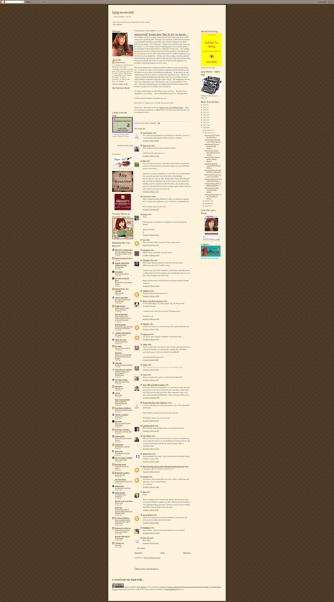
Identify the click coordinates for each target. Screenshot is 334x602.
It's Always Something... (122, 518)
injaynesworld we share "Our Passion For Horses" (212, 190)
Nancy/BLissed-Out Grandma (154, 385)
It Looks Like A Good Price (123, 488)
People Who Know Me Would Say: (155, 402)
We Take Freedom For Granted (123, 365)
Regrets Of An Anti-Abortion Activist (123, 439)
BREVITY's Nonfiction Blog (123, 250)
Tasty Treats (118, 545)
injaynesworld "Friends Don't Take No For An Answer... (212, 152)
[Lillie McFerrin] (122, 191)
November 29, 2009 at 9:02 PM (151, 543)
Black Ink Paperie (120, 464)
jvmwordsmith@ (170, 589)
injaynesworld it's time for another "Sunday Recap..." (212, 159)
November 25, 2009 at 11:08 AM (151, 286)
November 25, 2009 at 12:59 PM (151, 319)
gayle (145, 374)
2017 (205, 107)
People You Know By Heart (123, 258)
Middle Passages (120, 306)
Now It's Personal (120, 475)
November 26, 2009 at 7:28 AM (151, 431)
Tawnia (145, 476)
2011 (205, 122)
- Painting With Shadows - (123, 333)
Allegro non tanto (120, 340)
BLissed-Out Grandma (122, 473)
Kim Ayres (147, 145)
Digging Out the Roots (121, 341)
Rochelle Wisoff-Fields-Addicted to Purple (122, 264)
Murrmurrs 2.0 (119, 388)
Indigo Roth (119, 451)
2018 (205, 105)
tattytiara (146, 250)
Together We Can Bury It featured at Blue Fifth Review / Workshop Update (124, 511)
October (207, 201)
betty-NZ (146, 538)
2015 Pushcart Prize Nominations (120, 495)
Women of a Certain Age (123, 528)
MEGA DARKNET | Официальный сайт (121, 402)
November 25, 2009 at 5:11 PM (151, 380)
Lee (144, 239)
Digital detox (118, 395)
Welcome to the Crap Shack (123, 501)
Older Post (186, 553)
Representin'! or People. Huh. (123, 431)
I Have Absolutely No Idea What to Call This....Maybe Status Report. (122, 521)
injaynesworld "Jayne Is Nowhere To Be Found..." (212, 146)
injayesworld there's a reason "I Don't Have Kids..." (213, 180)
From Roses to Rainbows (123, 408)
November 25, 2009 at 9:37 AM (151, 245)
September (208, 203)
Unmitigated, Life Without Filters (171, 107)
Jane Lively (147, 453)
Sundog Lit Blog (120, 493)
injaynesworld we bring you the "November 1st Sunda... (213, 196)
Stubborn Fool (119, 486)
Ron (144, 492)
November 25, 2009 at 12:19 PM (151, 296)
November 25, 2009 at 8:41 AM (151, 192)
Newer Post (138, 553)
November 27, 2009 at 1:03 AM (151, 449)
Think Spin (118, 363)
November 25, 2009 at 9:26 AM (151, 235)
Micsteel (146, 324)
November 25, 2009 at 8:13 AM (151, 156)
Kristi (145, 214)
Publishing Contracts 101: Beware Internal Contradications (122, 373)
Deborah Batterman (121, 314)
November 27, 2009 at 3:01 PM (151, 510)
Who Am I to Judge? (121, 335)
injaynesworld (123, 12)
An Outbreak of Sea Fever (122, 453)
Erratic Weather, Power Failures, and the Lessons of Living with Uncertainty (123, 318)
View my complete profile (120, 84)
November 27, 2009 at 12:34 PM (151, 487)
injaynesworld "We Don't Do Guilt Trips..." (212, 136)
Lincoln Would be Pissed (122, 274)
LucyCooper (147, 132)
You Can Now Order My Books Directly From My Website (124, 327)
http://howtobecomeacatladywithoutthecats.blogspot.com (163, 466)
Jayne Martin (120, 62)
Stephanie (146, 527)
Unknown (146, 290)
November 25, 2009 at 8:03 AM (151, 141)
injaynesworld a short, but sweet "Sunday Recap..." (213, 141)
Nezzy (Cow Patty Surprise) (153, 301)
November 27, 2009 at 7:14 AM (151, 461)
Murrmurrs (118, 386)
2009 (205, 127)
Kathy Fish (118, 508)
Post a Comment (141, 548)
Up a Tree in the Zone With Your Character (122, 300)
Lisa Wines (147, 436)
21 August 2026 (119, 267)
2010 (205, 125)
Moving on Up (119, 503)
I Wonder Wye (119, 543)
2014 (205, 115)
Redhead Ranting (120, 325)
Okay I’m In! (119, 416)
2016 (205, 110)
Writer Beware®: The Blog (123, 370)
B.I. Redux (118, 346)
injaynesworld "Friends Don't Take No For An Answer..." (161, 34)
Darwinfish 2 (119, 272)
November (208, 133)
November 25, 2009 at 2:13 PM (151, 329)
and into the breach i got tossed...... (122, 467)
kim (144, 161)
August (207, 206)
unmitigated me (148, 425)
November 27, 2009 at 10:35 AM (151, 472)
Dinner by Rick (119, 293)
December (208, 130)
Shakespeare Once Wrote (122, 382)
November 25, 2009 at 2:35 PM (151, 339)
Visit (116, 154)
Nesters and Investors (121, 460)
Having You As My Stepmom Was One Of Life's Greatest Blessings (123, 356)
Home (163, 553)
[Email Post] (158, 123)
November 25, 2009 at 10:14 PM (151, 398)
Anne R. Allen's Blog (121, 298)
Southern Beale (119, 436)
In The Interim (119, 538)
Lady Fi (117, 393)
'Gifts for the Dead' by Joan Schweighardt (122, 424)
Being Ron (118, 353)
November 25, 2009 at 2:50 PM (151, 360)
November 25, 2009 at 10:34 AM (151, 255)
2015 (205, 112)
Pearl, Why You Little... (122, 430)
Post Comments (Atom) (152, 557)
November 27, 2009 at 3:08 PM (151, 523)
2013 (205, 117)
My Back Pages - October (122, 446)
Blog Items (118, 421)
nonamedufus (119, 445)
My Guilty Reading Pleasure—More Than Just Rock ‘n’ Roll (123, 252)
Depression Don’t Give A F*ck (124, 481)
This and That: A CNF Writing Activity (123, 283)
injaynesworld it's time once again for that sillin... (213, 175)
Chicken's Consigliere (121, 415)
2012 (205, 120)
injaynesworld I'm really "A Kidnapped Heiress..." (213, 184)
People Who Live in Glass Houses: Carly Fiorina (122, 531)
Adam (145, 344)
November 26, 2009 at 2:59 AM (151, 421)
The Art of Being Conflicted (123, 458)
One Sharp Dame (120, 479)
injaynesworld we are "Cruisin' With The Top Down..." (213, 166)
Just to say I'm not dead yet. (122, 348)
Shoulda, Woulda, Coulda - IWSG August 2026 (122, 309)
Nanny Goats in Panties (122, 400)
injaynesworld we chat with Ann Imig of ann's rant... (213, 171)
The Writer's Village (121, 380)
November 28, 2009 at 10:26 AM (151, 533)
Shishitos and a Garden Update (123, 410)
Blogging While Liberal (122, 536)
